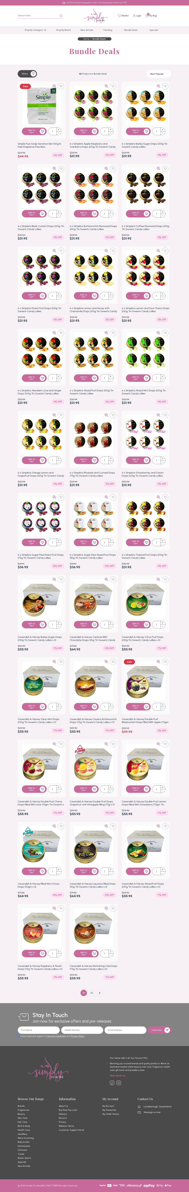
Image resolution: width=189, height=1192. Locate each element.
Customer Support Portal (71, 1130)
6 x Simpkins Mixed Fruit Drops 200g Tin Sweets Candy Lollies (91, 392)
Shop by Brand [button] (63, 30)
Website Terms (66, 1126)
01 (84, 993)
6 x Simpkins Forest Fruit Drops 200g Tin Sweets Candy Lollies (39, 310)
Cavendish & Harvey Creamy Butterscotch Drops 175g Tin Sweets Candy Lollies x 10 (93, 721)
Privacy (62, 1122)
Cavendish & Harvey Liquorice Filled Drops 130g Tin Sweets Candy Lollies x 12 (93, 885)
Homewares (24, 1146)
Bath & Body (24, 1126)
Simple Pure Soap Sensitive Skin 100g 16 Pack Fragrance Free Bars (39, 145)
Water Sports (24, 1158)
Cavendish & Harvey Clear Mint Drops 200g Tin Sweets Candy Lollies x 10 (38, 721)
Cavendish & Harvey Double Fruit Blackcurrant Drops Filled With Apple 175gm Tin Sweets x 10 (145, 722)
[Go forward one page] (99, 993)
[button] (27, 74)
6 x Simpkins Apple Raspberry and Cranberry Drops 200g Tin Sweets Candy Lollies (93, 146)
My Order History (110, 1114)
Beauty (21, 1114)
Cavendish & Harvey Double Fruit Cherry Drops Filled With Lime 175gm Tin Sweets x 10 (41, 804)
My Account (108, 1106)
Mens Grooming (26, 1138)
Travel (21, 1154)
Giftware (22, 1150)
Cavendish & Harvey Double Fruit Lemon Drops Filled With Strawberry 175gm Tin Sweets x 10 (144, 804)
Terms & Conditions (56, 1036)
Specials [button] (154, 30)
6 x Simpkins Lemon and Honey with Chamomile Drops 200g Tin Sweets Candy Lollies (93, 311)
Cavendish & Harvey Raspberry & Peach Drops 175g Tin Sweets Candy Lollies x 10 (40, 967)
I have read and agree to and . (52, 1036)
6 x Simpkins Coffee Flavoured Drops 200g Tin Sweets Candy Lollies (145, 228)
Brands (21, 1106)
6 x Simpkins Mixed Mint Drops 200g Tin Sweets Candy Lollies (144, 392)
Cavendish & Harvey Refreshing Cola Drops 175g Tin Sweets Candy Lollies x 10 (93, 967)
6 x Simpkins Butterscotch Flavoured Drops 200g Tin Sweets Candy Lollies (93, 228)
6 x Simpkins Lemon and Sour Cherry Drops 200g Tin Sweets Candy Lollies (145, 310)
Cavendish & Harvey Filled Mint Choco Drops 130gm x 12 (38, 885)
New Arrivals (24, 1166)
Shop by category (33, 30)
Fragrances (23, 1110)
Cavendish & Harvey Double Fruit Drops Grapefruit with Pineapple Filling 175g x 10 (92, 803)
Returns (63, 1118)
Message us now (152, 1112)
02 (91, 993)
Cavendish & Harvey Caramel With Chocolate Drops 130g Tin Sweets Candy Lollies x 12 (92, 640)
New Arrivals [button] (87, 30)
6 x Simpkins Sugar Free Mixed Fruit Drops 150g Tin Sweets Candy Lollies (93, 556)
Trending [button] (107, 30)
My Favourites (109, 1110)
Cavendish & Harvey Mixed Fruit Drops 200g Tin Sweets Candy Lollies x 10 (143, 885)
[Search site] (61, 15)
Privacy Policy (77, 1036)
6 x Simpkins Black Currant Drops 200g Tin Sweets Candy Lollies (41, 228)
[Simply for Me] (95, 15)
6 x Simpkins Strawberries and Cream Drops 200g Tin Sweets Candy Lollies (143, 474)
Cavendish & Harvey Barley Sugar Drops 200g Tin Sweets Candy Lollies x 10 (40, 639)
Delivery (63, 1114)
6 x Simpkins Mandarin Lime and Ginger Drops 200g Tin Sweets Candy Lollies (39, 392)
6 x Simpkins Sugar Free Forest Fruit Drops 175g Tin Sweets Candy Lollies (41, 556)
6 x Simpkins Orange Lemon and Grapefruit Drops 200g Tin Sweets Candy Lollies (41, 475)
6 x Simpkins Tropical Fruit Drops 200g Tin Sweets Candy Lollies (144, 556)
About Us (63, 1106)
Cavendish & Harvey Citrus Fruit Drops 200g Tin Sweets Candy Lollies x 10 (143, 639)
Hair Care (22, 1122)
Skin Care (22, 1118)
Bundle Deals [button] (130, 30)
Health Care (24, 1130)
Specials (22, 1162)
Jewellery (22, 1134)
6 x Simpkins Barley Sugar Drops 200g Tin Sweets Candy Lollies (144, 145)
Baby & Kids (23, 1142)
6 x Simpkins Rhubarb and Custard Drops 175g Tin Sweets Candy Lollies (92, 474)
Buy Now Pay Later (68, 1110)
